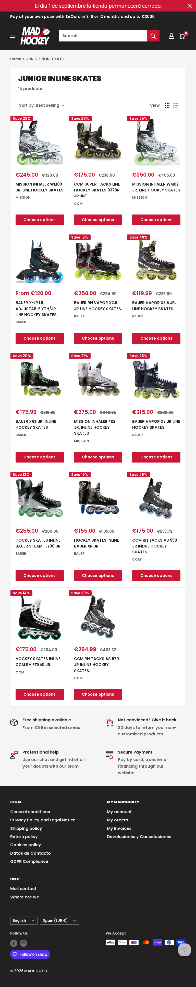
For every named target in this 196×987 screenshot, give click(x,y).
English (19, 920)
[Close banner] (189, 6)
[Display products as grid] (167, 105)
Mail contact (23, 889)
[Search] (153, 35)
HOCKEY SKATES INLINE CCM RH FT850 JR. (38, 661)
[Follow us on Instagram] (23, 943)
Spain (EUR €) (55, 920)
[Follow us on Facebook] (13, 943)
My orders (117, 820)
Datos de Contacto (30, 853)
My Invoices (119, 828)
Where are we (24, 897)
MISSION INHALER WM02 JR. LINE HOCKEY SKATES (156, 187)
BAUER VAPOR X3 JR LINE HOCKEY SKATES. (156, 424)
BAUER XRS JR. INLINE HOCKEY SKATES (36, 424)
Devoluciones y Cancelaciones (139, 837)
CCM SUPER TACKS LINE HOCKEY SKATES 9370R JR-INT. (97, 190)
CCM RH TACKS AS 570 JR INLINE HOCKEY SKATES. (96, 664)
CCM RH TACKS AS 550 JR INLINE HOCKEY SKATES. (154, 546)
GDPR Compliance (29, 861)
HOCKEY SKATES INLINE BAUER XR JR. (96, 543)
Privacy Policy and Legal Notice (43, 820)
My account (119, 812)
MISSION (23, 197)
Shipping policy (26, 828)
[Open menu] (12, 36)
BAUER (21, 322)
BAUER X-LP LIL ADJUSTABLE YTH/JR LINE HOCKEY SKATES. (37, 308)
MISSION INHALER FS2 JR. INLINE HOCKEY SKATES (94, 427)
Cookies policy (25, 845)
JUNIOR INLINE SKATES (46, 58)
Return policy (24, 837)
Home (15, 58)
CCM (78, 203)
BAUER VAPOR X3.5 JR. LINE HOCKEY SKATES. (154, 305)
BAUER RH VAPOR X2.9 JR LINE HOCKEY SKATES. (98, 305)
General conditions (30, 812)
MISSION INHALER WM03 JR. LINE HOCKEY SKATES (40, 187)
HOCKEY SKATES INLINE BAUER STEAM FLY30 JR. (39, 543)
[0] (182, 36)
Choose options (39, 219)
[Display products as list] (175, 105)
